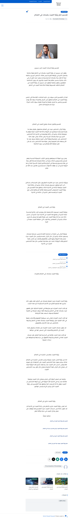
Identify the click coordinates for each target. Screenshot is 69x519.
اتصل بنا (40, 1)
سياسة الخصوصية (33, 1)
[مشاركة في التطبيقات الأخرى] (49, 459)
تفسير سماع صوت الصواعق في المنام (57, 267)
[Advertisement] (47, 35)
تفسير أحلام (64, 11)
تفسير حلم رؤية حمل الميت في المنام (59, 421)
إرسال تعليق (62, 500)
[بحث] (2, 5)
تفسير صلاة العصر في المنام (59, 263)
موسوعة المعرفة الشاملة (49, 516)
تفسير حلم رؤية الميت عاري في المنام (59, 436)
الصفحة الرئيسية (47, 1)
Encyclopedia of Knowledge (58, 19)
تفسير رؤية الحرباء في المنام (59, 259)
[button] (61, 459)
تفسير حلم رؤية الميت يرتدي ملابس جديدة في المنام (55, 428)
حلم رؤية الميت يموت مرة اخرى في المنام (58, 443)
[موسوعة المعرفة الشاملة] (58, 4)
